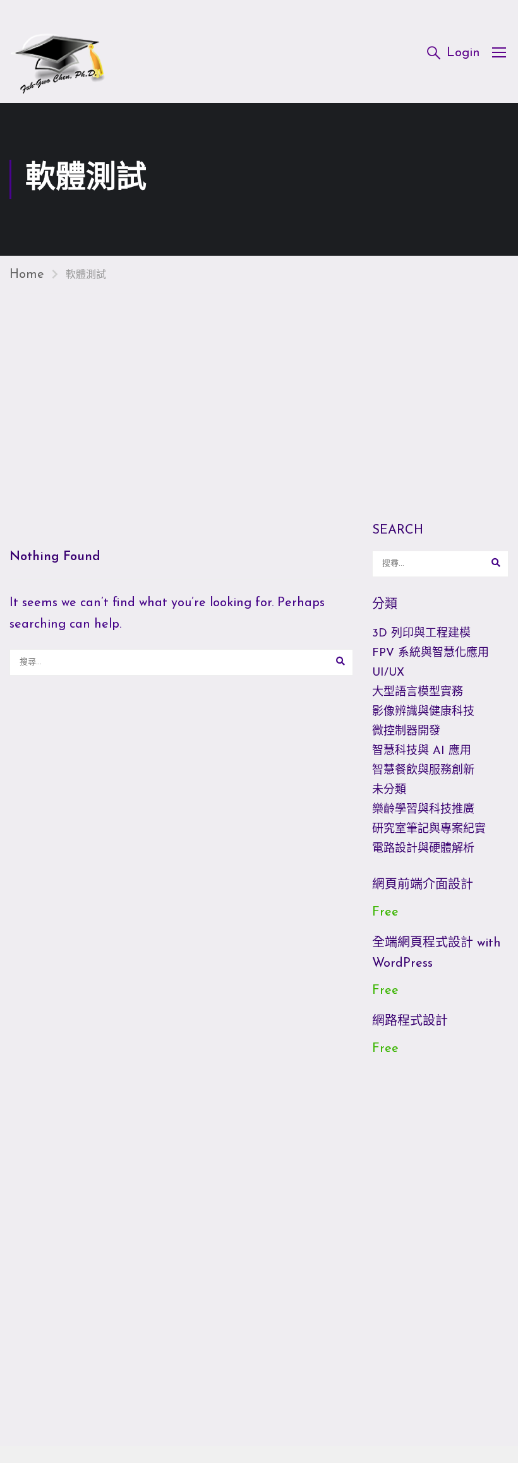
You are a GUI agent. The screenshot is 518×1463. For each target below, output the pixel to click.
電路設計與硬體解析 (423, 849)
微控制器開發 (406, 731)
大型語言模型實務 (417, 692)
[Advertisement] (259, 389)
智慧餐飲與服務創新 (423, 771)
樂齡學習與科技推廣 (423, 810)
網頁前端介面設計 (422, 885)
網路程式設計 (410, 1021)
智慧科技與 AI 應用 (421, 751)
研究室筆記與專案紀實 (429, 829)
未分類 (389, 790)
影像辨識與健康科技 (423, 712)
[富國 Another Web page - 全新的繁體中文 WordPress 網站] (57, 51)
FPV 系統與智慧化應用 (430, 653)
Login (463, 53)
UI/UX (388, 673)
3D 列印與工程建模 (421, 634)
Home (26, 274)
